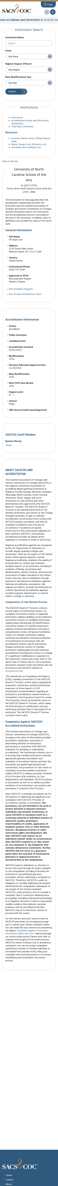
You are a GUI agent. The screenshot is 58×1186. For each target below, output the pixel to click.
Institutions (17, 117)
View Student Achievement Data (25, 293)
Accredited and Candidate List (26, 147)
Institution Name (14, 37)
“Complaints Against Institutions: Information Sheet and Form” (27, 932)
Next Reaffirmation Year (18, 76)
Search (12, 91)
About (9, 1184)
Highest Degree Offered (18, 63)
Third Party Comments (22, 126)
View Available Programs (21, 288)
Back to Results (10, 161)
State (8, 50)
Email (9, 445)
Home (9, 1175)
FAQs (50, 4)
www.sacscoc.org (13, 670)
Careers (9, 1179)
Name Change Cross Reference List (28, 144)
